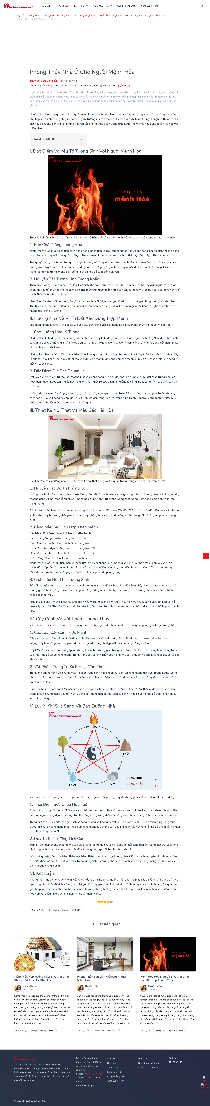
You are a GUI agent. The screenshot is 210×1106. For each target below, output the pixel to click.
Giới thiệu (143, 1058)
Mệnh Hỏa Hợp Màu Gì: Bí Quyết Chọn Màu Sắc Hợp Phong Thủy (165, 978)
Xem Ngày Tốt (101, 6)
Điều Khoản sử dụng (148, 1063)
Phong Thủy (38, 910)
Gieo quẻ (63, 5)
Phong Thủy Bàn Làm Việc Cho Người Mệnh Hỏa (101, 978)
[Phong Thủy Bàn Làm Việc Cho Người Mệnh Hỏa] (105, 954)
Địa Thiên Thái (94, 1073)
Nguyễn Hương (45, 85)
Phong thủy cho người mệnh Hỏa (65, 910)
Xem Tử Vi (79, 6)
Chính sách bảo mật (148, 1067)
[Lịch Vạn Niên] (18, 6)
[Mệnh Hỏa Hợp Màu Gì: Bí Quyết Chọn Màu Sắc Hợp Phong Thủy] (168, 954)
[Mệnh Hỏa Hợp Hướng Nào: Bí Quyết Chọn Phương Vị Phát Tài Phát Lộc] (42, 954)
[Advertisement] (100, 43)
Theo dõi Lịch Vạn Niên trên (47, 81)
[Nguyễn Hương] (17, 988)
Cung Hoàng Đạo (126, 5)
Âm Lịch (46, 6)
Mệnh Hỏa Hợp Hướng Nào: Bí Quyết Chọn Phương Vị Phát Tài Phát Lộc (42, 978)
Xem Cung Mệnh (149, 5)
